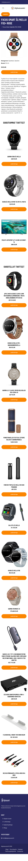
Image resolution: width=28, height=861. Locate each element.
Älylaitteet (11, 61)
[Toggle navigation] (3, 8)
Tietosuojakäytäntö (10, 851)
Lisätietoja (14, 72)
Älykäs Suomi (7, 818)
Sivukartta (20, 851)
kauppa (5, 14)
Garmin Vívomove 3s (14, 609)
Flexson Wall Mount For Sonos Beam (14, 735)
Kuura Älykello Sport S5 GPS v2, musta (14, 202)
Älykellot (17, 61)
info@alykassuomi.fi (6, 2)
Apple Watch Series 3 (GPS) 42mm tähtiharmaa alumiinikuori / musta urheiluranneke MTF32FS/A (14, 296)
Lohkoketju (7, 822)
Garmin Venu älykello (14, 156)
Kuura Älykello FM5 (14, 570)
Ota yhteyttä (13, 849)
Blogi (5, 828)
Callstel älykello (14, 525)
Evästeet (20, 849)
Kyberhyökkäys (8, 825)
